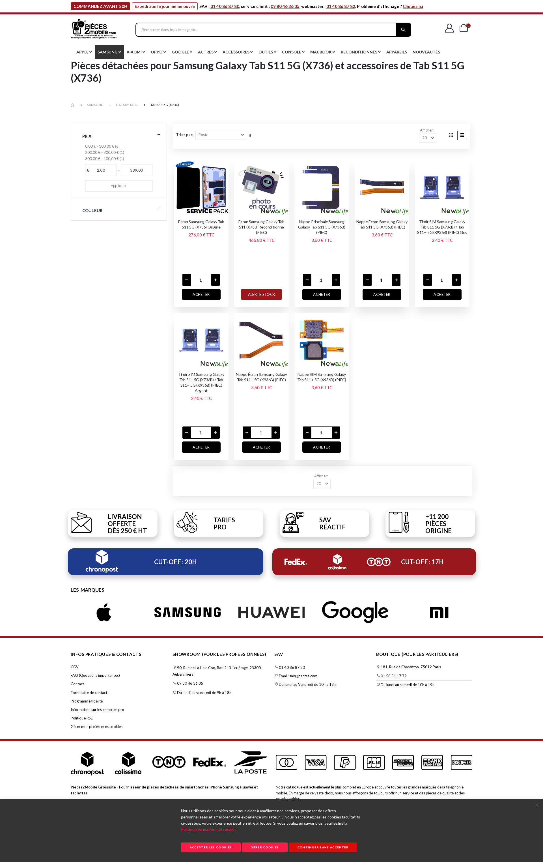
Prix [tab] (87, 136)
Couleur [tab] (92, 210)
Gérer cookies (265, 847)
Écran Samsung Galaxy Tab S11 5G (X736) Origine (201, 224)
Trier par (184, 134)
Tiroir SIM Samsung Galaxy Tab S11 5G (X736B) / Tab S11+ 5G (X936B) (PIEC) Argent (201, 382)
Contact (77, 684)
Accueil (73, 105)
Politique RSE (82, 718)
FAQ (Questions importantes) (95, 675)
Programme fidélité (87, 701)
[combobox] (273, 29)
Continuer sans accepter (323, 847)
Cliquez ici (413, 6)
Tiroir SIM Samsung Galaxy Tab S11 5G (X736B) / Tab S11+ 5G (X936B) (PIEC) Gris (442, 227)
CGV (75, 667)
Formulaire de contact (89, 692)
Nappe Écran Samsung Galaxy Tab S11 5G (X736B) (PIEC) (381, 224)
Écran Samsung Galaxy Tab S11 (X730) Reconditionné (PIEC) (261, 227)
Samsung (95, 105)
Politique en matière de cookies (208, 829)
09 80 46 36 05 (285, 6)
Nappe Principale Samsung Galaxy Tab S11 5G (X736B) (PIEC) (321, 227)
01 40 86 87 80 (224, 6)
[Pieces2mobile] (94, 29)
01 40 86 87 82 (340, 6)
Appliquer (119, 185)
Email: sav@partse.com (298, 676)
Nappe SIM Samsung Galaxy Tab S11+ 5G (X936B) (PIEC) (321, 377)
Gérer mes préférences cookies (96, 726)
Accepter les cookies (211, 847)
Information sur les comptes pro (97, 709)
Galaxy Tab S (127, 105)
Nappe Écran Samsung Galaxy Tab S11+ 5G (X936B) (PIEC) (261, 377)
